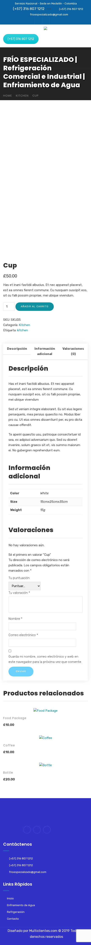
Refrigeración (16, 912)
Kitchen (22, 96)
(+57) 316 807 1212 (28, 9)
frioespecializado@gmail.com (49, 14)
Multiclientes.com (43, 931)
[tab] (17, 352)
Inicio (10, 898)
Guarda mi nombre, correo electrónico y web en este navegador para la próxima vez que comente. (45, 659)
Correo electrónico (23, 635)
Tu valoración (19, 593)
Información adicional (44, 351)
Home (7, 96)
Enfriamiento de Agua (21, 905)
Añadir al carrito (34, 306)
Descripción (17, 349)
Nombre (15, 619)
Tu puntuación (19, 578)
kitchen (22, 330)
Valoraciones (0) (73, 351)
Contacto (13, 918)
